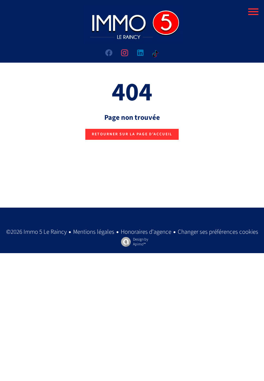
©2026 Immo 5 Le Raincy (36, 232)
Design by (140, 242)
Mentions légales (93, 232)
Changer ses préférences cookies (218, 232)
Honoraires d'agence (146, 232)
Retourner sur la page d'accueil (132, 134)
